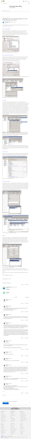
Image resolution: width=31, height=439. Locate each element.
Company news (21, 427)
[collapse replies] (1, 299)
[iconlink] (4, 292)
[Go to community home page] (3, 1)
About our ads (2, 437)
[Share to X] (14, 408)
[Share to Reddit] (15, 408)
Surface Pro (2, 412)
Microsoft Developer (13, 426)
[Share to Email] (19, 408)
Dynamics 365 (2, 427)
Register (26, 1)
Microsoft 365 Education (22, 416)
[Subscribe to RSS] (18, 408)
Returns (11, 416)
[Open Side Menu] (2, 1)
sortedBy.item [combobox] (27, 297)
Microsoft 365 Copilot (3, 432)
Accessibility (21, 432)
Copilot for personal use (3, 417)
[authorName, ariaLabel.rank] (3, 22)
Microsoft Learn (12, 427)
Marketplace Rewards (13, 432)
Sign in (6, 403)
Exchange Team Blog (4, 3)
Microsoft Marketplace (13, 431)
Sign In (28, 1)
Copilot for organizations (3, 416)
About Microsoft (21, 426)
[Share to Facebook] (12, 408)
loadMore (4, 395)
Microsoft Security (3, 426)
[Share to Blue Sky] (16, 408)
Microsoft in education (22, 412)
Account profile (12, 412)
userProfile (8, 289)
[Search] (23, 1)
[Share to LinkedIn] (11, 408)
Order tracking (12, 417)
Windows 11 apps (2, 421)
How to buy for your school (22, 417)
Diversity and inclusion (22, 431)
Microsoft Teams (2, 431)
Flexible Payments (12, 421)
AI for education (21, 421)
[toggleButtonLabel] (28, 3)
